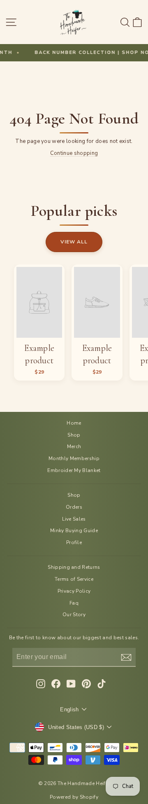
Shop (73, 435)
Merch (74, 446)
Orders (74, 507)
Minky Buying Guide (74, 530)
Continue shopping (74, 153)
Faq (74, 603)
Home (74, 423)
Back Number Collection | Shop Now (86, 52)
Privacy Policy (74, 591)
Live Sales (74, 519)
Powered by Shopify (74, 797)
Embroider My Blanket (73, 470)
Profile (74, 542)
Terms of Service (74, 579)
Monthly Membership (74, 458)
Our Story (74, 614)
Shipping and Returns (74, 567)
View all (74, 241)
